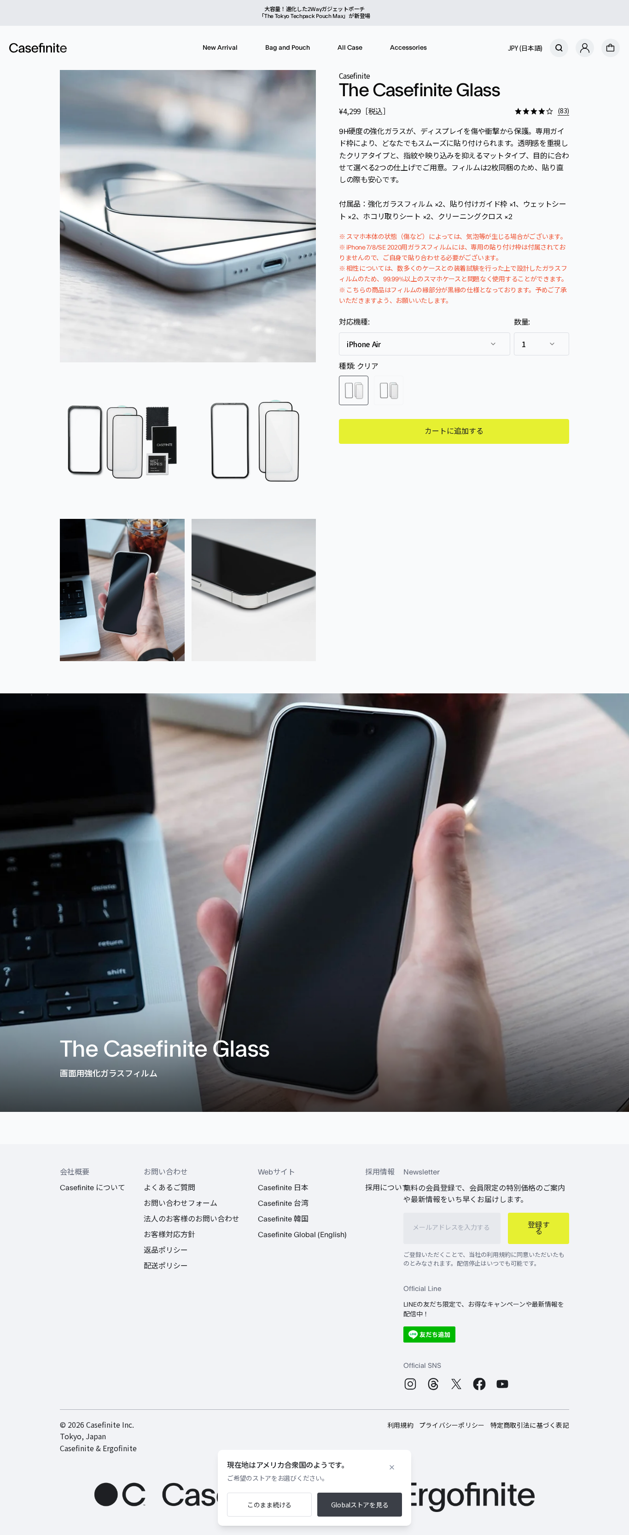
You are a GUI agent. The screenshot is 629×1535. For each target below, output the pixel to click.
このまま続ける (269, 1504)
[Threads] (433, 1384)
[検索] (559, 48)
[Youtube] (502, 1384)
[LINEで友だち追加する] (429, 1334)
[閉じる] (392, 1467)
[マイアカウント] (585, 48)
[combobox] (424, 343)
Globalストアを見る (360, 1504)
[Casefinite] (38, 48)
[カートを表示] (610, 48)
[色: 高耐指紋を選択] (388, 390)
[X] (456, 1384)
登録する (539, 1228)
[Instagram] (410, 1384)
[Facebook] (479, 1384)
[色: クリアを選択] (353, 390)
